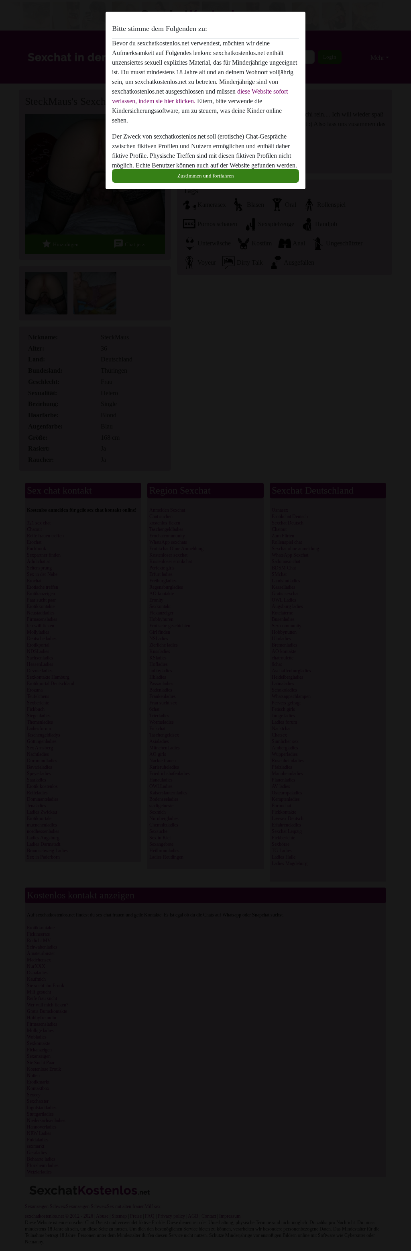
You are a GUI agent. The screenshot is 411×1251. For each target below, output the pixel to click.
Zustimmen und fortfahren (205, 176)
